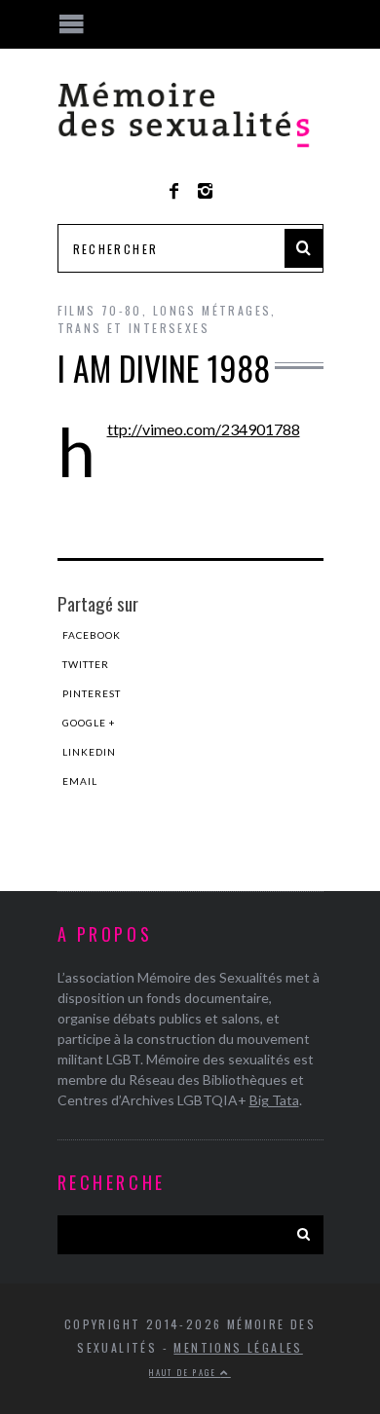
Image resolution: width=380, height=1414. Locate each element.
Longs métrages (212, 310)
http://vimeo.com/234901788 (203, 429)
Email (79, 781)
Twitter (85, 664)
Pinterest (91, 693)
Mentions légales (237, 1347)
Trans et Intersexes (133, 327)
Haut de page (184, 1372)
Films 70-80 (99, 310)
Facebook (91, 635)
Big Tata (274, 1100)
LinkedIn (89, 752)
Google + (89, 722)
